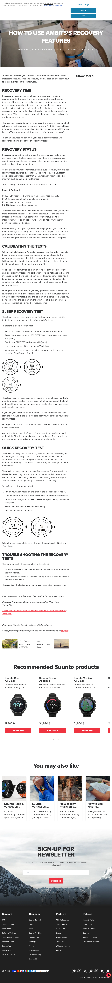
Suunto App (6, 946)
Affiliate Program (62, 920)
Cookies (86, 933)
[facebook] (79, 971)
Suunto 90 (33, 959)
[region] (56, 10)
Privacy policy (57, 5)
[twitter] (85, 971)
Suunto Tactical (35, 920)
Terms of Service (89, 929)
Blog (31, 929)
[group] (14, 798)
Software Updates (9, 933)
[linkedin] (102, 971)
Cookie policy (48, 5)
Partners (59, 950)
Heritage (32, 942)
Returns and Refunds (91, 942)
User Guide (6, 929)
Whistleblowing (35, 955)
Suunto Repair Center (10, 937)
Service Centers (8, 942)
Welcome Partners (63, 946)
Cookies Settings (83, 5)
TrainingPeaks (61, 937)
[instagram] (74, 971)
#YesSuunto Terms (90, 937)
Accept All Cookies (83, 16)
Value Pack (60, 942)
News (31, 924)
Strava (58, 933)
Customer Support (9, 950)
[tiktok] (96, 971)
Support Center (8, 924)
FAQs (4, 920)
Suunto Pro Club (35, 933)
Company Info (34, 937)
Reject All (83, 10)
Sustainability (34, 950)
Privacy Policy (88, 924)
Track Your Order (8, 955)
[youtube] (91, 971)
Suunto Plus (60, 929)
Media (31, 946)
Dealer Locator (61, 924)
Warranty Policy (89, 920)
